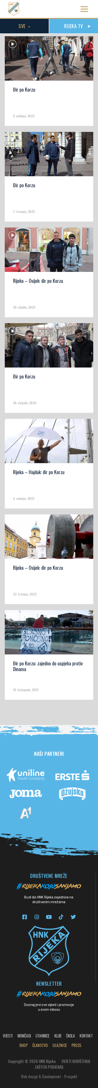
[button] (84, 9)
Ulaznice (60, 1045)
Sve (22, 26)
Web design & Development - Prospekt (49, 1076)
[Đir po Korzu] (49, 60)
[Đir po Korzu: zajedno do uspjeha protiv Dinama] (49, 634)
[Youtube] (49, 917)
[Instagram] (36, 917)
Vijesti (8, 1036)
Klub (58, 1036)
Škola (70, 1036)
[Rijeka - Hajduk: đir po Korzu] (49, 442)
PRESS (76, 1045)
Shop (23, 1045)
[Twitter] (73, 917)
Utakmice (43, 1036)
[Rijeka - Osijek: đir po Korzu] (49, 251)
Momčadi (24, 1036)
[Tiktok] (61, 917)
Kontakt (86, 1036)
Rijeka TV (73, 26)
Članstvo (40, 1045)
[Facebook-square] (24, 917)
